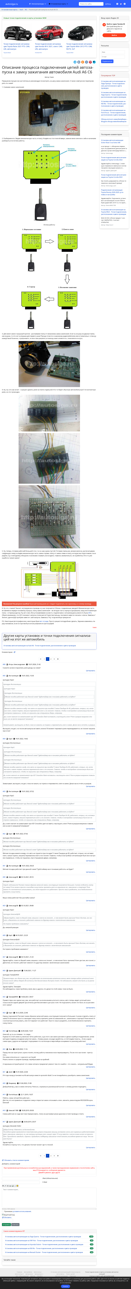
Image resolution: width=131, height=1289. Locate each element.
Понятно (65, 1286)
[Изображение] (13, 1186)
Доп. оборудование (22, 1276)
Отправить (6, 1224)
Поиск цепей (70, 1274)
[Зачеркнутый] (10, 1186)
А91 (89, 613)
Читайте (39, 1276)
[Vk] (117, 4)
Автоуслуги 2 (39, 1274)
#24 (4, 1013)
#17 (4, 1122)
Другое (32, 1276)
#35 (4, 676)
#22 (4, 1049)
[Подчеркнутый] (8, 1186)
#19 (4, 1094)
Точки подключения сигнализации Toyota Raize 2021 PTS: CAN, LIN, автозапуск (17, 46)
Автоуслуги (29, 1274)
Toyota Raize (7, 52)
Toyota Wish (69, 52)
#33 (4, 791)
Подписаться (107, 61)
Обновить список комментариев (16, 1160)
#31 (4, 866)
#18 (4, 1110)
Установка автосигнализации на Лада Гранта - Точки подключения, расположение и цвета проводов (43, 1237)
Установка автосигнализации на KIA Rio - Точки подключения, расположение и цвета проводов (41, 1248)
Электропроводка (37, 4)
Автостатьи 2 (19, 1274)
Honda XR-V (38, 52)
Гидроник (73, 1276)
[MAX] (121, 4)
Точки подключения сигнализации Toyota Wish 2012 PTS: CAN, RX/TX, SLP (79, 46)
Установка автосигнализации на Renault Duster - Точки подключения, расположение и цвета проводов (44, 1252)
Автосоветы (60, 1274)
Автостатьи (37, 1272)
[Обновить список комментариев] (15, 652)
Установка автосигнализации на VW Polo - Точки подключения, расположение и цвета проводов (41, 1240)
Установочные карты (58, 4)
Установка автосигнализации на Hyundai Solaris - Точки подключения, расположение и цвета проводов (44, 1244)
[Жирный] (3, 1186)
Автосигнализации (61, 1276)
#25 (4, 997)
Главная (19, 1272)
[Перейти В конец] (58, 659)
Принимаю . (17, 1211)
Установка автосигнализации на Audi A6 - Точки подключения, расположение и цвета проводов (40, 646)
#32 (4, 834)
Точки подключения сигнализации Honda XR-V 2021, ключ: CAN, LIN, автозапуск (49, 46)
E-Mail (45, 1182)
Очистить (15, 1224)
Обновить (8, 1217)
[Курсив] (5, 1186)
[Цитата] (15, 1186)
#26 (4, 971)
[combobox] (91, 4)
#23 (4, 1031)
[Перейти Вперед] (54, 659)
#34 (4, 739)
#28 (4, 935)
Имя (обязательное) (50, 1178)
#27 (4, 957)
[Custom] (125, 4)
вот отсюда (44, 621)
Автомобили (28, 1272)
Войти (114, 35)
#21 (4, 1072)
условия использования (22, 1211)
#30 (4, 877)
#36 (4, 664)
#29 (4, 906)
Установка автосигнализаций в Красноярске (65, 1272)
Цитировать (90, 671)
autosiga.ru (11, 4)
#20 (4, 1083)
